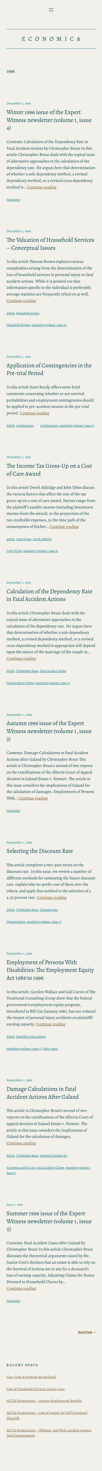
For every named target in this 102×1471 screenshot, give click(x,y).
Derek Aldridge (42, 539)
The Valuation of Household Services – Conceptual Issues (50, 244)
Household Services (18, 324)
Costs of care (23, 539)
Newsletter (13, 199)
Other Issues (50, 1048)
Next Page (86, 1332)
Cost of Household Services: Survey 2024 (36, 1388)
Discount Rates (16, 921)
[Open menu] (51, 10)
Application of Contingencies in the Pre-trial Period (49, 369)
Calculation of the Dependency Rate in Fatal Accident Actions (49, 595)
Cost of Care (14, 550)
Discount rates (49, 909)
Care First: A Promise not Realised (31, 1376)
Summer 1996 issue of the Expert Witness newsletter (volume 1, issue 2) (49, 1221)
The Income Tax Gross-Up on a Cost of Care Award (49, 470)
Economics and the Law (21, 1167)
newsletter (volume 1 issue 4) (49, 324)
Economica (52, 39)
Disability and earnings (31, 1036)
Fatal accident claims (53, 670)
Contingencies (25, 425)
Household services (27, 313)
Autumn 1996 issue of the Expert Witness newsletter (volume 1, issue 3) (49, 731)
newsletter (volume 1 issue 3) (44, 921)
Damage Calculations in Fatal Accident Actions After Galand (43, 1093)
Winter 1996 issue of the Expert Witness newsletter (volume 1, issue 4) (49, 120)
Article (11, 313)
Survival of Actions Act (53, 1155)
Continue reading (42, 187)
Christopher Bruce (27, 670)
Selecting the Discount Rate (40, 851)
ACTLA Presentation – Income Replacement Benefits (44, 1400)
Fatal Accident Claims (20, 683)
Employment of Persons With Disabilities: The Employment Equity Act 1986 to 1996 (50, 970)
